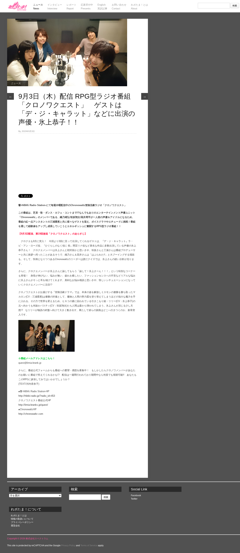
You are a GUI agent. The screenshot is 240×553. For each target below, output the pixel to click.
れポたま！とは (19, 515)
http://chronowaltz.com (30, 413)
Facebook (136, 495)
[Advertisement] (77, 162)
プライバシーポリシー (22, 522)
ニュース (16, 83)
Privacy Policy (68, 545)
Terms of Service (88, 545)
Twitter (134, 499)
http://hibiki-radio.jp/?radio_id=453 (36, 395)
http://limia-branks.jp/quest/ (33, 404)
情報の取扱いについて (22, 519)
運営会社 (15, 525)
